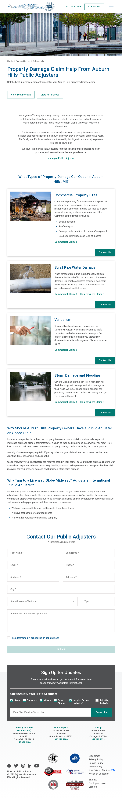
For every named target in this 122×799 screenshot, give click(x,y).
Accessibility (95, 766)
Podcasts (32, 700)
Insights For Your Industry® (81, 701)
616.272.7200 (61, 739)
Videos (47, 700)
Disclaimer (94, 756)
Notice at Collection (99, 773)
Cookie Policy (96, 763)
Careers (93, 786)
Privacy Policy (96, 759)
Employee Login (97, 783)
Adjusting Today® (104, 701)
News (17, 700)
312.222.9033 (98, 739)
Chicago (98, 727)
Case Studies (61, 701)
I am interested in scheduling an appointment (35, 638)
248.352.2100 (23, 742)
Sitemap (93, 779)
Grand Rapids (61, 727)
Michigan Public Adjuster (61, 158)
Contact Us (105, 252)
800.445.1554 (73, 6)
